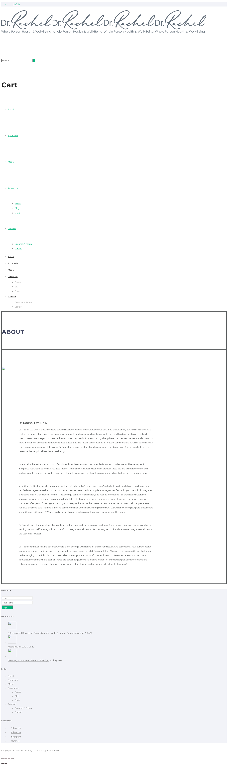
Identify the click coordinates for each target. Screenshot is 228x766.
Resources (13, 188)
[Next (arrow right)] (6, 763)
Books (18, 203)
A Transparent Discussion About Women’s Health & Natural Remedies (42, 633)
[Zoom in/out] (12, 758)
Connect (12, 228)
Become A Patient (23, 244)
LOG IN (16, 4)
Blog (17, 208)
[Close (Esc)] (2, 758)
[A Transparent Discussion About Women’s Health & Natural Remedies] (12, 629)
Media (11, 162)
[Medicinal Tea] (12, 642)
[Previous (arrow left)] (2, 763)
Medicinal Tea (15, 646)
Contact (18, 248)
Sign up (7, 607)
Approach (13, 135)
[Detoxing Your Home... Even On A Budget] (12, 656)
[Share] (6, 758)
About (11, 109)
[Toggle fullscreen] (9, 758)
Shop (17, 213)
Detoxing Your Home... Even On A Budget (28, 660)
